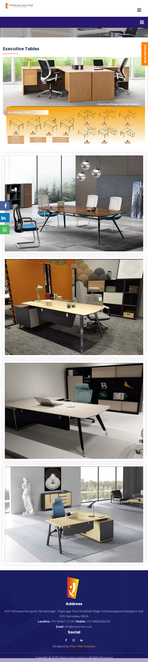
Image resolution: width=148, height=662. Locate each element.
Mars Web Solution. (82, 646)
